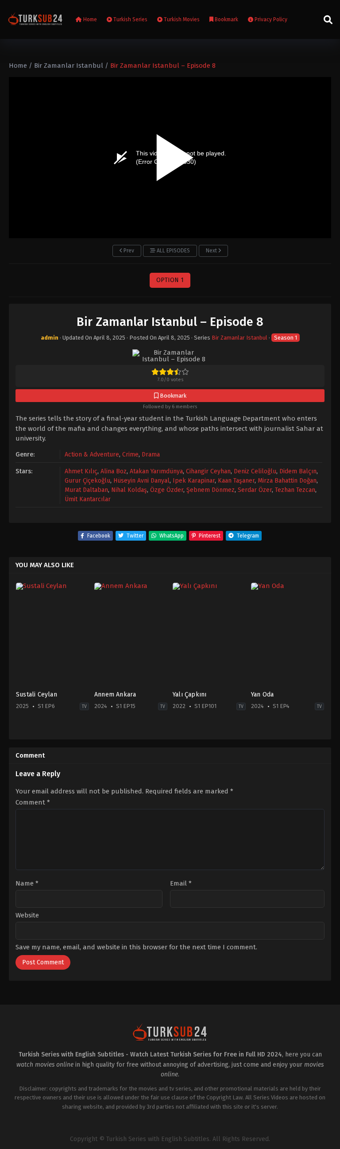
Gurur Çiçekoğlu (87, 480)
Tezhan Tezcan (295, 490)
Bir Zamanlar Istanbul (239, 337)
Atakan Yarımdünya (156, 471)
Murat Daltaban (86, 490)
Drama (151, 454)
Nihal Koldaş (129, 490)
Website (27, 915)
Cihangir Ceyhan (208, 471)
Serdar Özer (255, 490)
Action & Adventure (92, 454)
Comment (32, 802)
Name (27, 883)
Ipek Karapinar (194, 480)
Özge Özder (166, 490)
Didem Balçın (298, 471)
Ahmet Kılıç (81, 471)
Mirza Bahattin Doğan (287, 480)
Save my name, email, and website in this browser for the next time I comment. (136, 947)
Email (181, 883)
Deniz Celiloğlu (255, 471)
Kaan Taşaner (236, 480)
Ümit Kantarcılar (88, 499)
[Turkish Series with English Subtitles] (35, 19)
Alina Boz (113, 471)
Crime (130, 454)
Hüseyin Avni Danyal (141, 480)
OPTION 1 (170, 280)
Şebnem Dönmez (210, 490)
